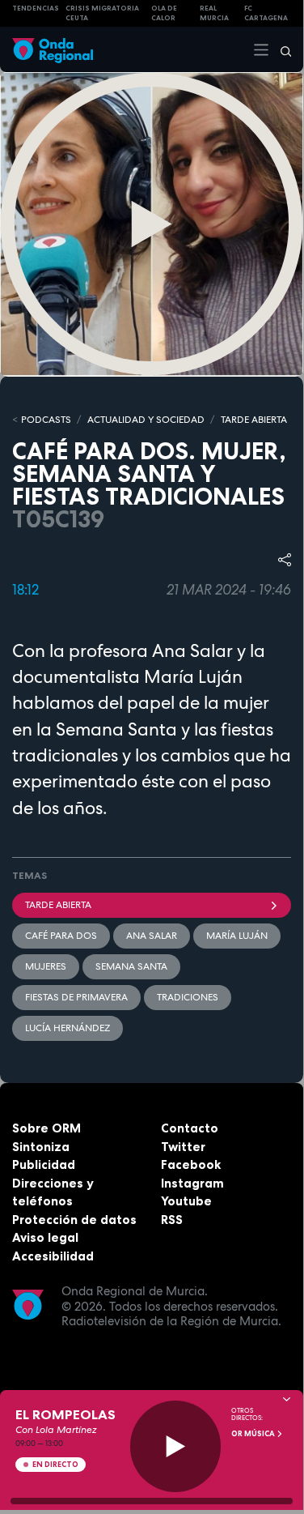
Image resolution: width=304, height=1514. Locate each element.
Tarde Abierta (58, 904)
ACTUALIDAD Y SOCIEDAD (146, 419)
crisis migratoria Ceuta (102, 13)
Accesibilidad (53, 1256)
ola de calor (164, 13)
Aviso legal (45, 1237)
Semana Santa (131, 966)
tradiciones (187, 997)
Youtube (186, 1201)
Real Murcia (214, 13)
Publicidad (43, 1164)
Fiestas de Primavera (76, 997)
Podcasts (46, 419)
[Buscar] (280, 49)
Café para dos (61, 935)
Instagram (192, 1183)
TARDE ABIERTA (254, 419)
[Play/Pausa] (176, 1446)
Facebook (191, 1164)
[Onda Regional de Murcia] (52, 49)
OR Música (254, 1434)
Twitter (183, 1146)
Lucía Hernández (67, 1027)
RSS (172, 1219)
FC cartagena (266, 13)
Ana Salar (151, 935)
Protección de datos (74, 1219)
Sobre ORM (46, 1128)
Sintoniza (41, 1146)
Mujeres (45, 966)
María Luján (237, 935)
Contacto (189, 1128)
